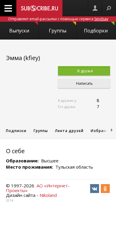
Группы (57, 30)
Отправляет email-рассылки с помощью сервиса (58, 18)
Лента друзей (69, 130)
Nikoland (48, 195)
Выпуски (19, 30)
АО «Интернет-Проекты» (38, 188)
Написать (84, 83)
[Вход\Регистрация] (94, 8)
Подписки (16, 130)
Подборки (96, 30)
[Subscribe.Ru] (39, 8)
